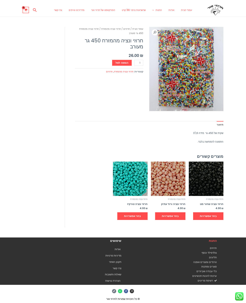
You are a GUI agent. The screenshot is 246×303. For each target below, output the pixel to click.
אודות (171, 10)
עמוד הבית (186, 10)
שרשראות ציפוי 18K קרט (134, 10)
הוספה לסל (121, 63)
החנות (159, 10)
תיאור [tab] (220, 124)
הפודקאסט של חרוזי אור (103, 10)
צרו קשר (58, 10)
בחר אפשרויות (208, 216)
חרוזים (126, 29)
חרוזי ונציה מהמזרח (111, 29)
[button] (34, 10)
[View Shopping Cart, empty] (26, 10)
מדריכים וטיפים (77, 10)
